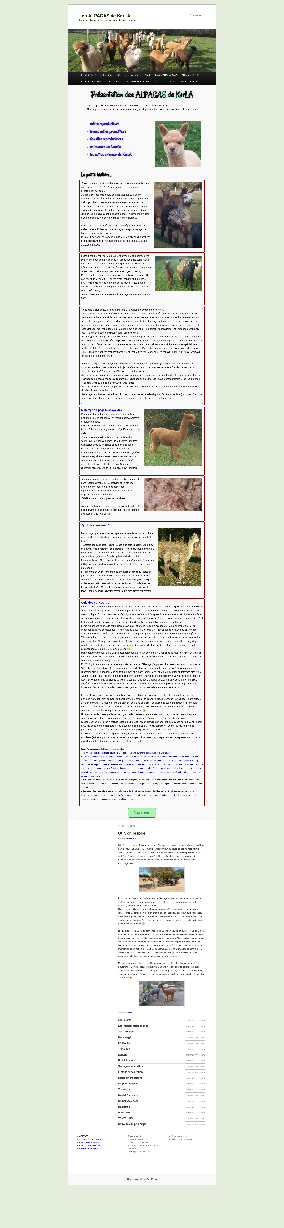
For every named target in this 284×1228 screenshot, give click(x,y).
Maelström (124, 1106)
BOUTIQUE (171, 81)
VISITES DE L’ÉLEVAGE (90, 1139)
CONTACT (83, 1136)
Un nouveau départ (129, 1101)
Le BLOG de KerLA (188, 81)
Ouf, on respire (131, 833)
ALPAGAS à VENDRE (191, 74)
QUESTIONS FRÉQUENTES (113, 74)
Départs (122, 1054)
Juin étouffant (126, 1031)
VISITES (157, 81)
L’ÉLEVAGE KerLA (88, 74)
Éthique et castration (130, 1072)
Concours (124, 1043)
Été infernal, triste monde (133, 1025)
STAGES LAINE (113, 81)
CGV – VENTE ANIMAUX (90, 1142)
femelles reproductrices (106, 139)
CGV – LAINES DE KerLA (90, 1145)
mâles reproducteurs (104, 123)
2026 (130, 1012)
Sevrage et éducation (130, 1066)
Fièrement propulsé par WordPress (142, 1179)
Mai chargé (124, 1037)
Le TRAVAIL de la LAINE (90, 81)
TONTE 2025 (125, 1118)
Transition (124, 1049)
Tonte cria (124, 1089)
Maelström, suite (128, 1095)
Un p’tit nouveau (128, 1083)
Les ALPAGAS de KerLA (104, 15)
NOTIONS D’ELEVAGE (141, 74)
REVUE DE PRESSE (88, 1148)
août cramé (124, 1020)
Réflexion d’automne (130, 1077)
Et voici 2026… (127, 1060)
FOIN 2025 (124, 1112)
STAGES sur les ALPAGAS (137, 81)
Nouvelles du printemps (132, 1124)
